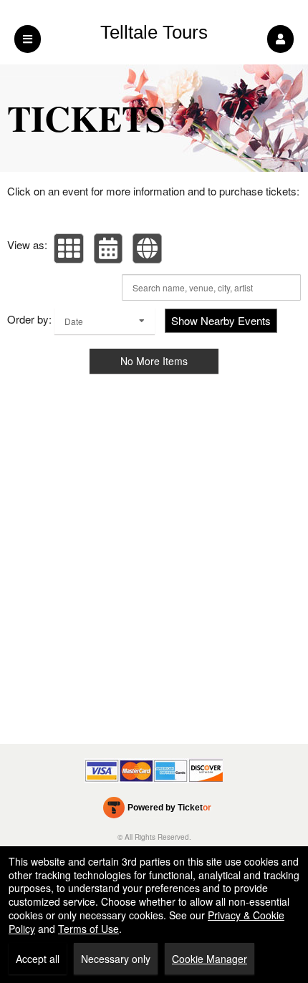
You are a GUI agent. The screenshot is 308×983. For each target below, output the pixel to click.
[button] (280, 39)
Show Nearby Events (221, 320)
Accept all (37, 958)
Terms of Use (88, 928)
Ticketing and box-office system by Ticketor (157, 810)
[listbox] (104, 321)
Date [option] (73, 321)
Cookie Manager (209, 958)
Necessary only (115, 958)
